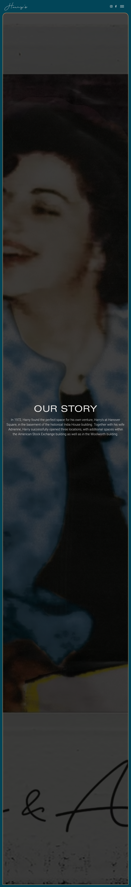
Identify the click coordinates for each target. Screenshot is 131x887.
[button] (122, 6)
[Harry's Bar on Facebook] (116, 6)
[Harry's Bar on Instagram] (111, 6)
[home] (13, 6)
